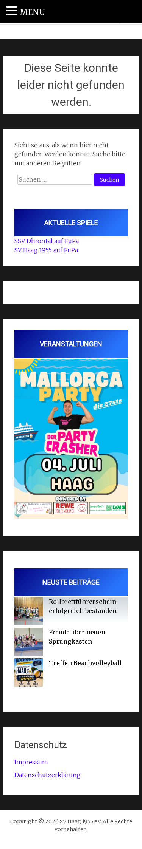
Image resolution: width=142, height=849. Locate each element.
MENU (32, 12)
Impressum (31, 762)
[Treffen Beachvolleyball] (28, 673)
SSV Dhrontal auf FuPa (46, 241)
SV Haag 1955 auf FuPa (46, 250)
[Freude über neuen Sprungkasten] (28, 643)
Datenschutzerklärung (47, 775)
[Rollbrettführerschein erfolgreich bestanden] (28, 612)
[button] (13, 11)
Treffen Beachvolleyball (85, 663)
